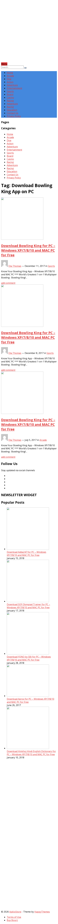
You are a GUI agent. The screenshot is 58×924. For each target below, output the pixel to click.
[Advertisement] (29, 33)
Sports (10, 91)
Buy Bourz (12, 920)
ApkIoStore (15, 911)
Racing (10, 100)
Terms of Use (14, 917)
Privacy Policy (14, 116)
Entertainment (14, 88)
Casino (10, 97)
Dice (9, 78)
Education (12, 109)
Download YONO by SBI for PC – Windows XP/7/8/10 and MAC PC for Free (29, 658)
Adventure (12, 85)
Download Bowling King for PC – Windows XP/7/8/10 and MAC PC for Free (28, 250)
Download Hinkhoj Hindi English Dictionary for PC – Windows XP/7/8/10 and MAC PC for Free (31, 753)
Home (10, 72)
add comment (8, 282)
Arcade (10, 75)
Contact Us (12, 113)
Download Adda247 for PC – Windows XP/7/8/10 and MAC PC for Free (26, 553)
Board (10, 94)
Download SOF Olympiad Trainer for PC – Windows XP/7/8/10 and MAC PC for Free (28, 606)
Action (10, 82)
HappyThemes (42, 911)
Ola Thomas (14, 266)
